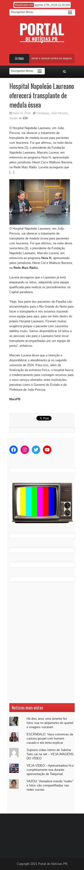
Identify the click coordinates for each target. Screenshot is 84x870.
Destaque (43, 113)
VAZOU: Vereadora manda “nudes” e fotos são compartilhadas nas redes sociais (50, 785)
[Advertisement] (42, 642)
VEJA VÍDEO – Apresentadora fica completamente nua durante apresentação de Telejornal (50, 770)
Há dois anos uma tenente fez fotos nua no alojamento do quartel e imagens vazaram (50, 723)
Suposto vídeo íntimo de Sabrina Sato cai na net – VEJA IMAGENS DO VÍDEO (50, 754)
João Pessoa (59, 113)
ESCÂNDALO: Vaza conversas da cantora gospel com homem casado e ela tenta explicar (50, 738)
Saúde (13, 118)
